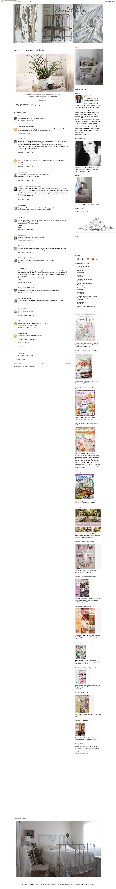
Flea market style (30, 106)
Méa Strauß (21, 138)
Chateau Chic (81, 288)
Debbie (20, 217)
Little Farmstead (23, 298)
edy (19, 245)
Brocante (22, 106)
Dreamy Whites (81, 302)
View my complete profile (82, 134)
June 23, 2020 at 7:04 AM (25, 355)
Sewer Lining (21, 313)
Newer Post (17, 363)
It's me (20, 235)
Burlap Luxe (23, 104)
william (20, 321)
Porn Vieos (21, 353)
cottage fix (80, 292)
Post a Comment (21, 359)
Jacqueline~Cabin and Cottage (27, 116)
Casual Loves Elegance (84, 283)
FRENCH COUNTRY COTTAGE (86, 306)
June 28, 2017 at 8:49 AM (25, 121)
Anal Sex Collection (23, 342)
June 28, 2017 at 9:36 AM (25, 133)
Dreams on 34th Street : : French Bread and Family (87, 297)
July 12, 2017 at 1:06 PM (25, 282)
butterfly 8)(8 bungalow (84, 279)
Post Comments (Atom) (28, 366)
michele (20, 205)
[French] (82, 259)
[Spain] (92, 259)
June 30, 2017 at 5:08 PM (25, 252)
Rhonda (20, 172)
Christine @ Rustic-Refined (26, 258)
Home (43, 363)
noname (20, 308)
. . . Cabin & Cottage (83, 266)
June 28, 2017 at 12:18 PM (26, 199)
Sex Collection (22, 346)
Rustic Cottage (39, 106)
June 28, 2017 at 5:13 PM (25, 212)
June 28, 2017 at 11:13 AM (25, 152)
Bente (20, 158)
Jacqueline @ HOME (24, 287)
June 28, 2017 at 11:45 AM (25, 166)
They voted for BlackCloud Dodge (27, 325)
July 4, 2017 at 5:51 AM (25, 262)
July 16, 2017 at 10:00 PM (25, 303)
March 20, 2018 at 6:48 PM (26, 315)
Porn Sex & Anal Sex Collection (27, 339)
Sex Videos (21, 349)
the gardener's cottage (25, 126)
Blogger (91, 884)
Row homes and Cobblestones (27, 186)
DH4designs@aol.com (81, 211)
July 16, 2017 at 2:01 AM (25, 292)
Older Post (68, 363)
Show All (99, 310)
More (96, 259)
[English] (77, 259)
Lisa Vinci (21, 333)
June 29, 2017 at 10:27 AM (26, 240)
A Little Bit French (82, 270)
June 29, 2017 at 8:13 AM (25, 229)
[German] (87, 259)
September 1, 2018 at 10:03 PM (27, 327)
